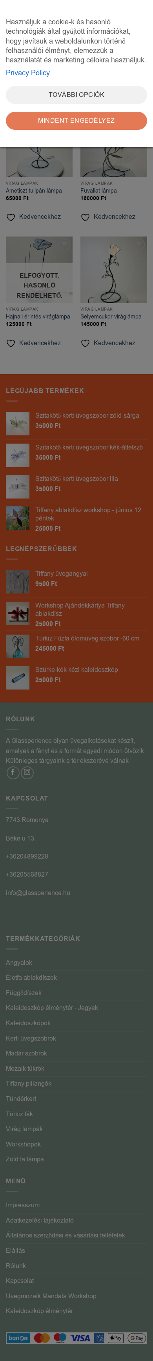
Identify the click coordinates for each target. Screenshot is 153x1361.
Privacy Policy (28, 73)
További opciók (77, 95)
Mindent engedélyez (76, 120)
